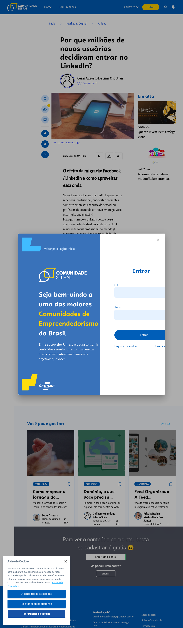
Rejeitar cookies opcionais (36, 603)
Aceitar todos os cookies (36, 593)
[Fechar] (66, 561)
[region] (36, 590)
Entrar (144, 335)
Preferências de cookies (36, 613)
